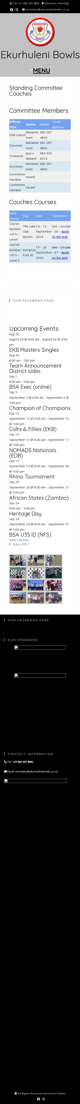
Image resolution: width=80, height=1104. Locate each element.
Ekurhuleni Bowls (40, 54)
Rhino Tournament (32, 476)
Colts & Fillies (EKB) (33, 429)
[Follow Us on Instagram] (16, 9)
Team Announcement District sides (35, 368)
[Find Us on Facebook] (11, 9)
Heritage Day (25, 513)
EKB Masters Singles (34, 349)
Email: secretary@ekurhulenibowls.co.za (32, 771)
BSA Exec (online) (30, 386)
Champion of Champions (40, 408)
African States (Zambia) (39, 497)
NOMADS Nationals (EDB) (32, 453)
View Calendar (19, 540)
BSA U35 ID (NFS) (30, 534)
